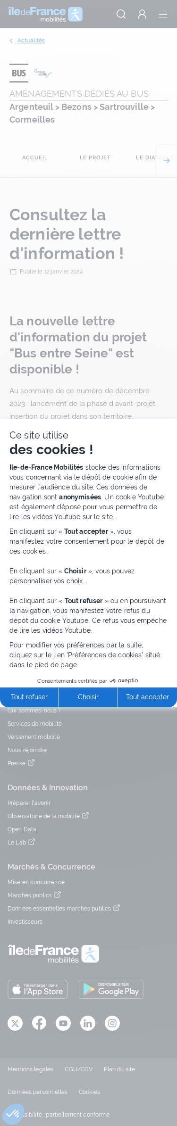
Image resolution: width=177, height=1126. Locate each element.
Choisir (88, 697)
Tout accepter (147, 697)
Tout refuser (29, 697)
